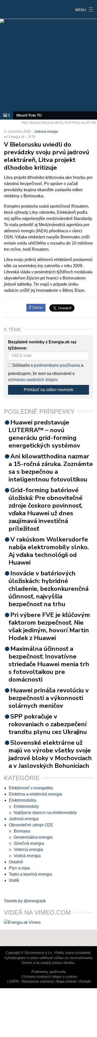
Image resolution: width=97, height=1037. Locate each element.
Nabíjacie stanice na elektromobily (45, 812)
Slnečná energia (29, 843)
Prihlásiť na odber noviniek (48, 389)
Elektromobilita (22, 800)
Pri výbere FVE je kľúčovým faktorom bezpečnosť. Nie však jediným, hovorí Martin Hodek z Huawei (49, 626)
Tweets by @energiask (25, 901)
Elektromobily (26, 806)
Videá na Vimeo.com (37, 912)
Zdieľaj (15, 9)
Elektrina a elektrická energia (35, 794)
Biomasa (22, 831)
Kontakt (85, 981)
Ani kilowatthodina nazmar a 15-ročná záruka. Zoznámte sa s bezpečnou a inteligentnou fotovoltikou (51, 467)
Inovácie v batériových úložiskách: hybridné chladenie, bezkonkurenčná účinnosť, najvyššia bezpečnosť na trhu (48, 588)
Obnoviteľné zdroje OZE (31, 825)
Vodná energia (27, 856)
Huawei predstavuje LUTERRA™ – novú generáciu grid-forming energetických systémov (44, 434)
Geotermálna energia (33, 837)
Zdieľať (37, 307)
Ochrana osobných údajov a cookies (50, 976)
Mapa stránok (66, 981)
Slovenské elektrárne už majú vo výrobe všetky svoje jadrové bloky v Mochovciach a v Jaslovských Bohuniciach (50, 754)
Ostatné (16, 862)
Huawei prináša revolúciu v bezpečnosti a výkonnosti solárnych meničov (49, 698)
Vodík (14, 880)
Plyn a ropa (19, 868)
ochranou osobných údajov (33, 379)
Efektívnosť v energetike (31, 788)
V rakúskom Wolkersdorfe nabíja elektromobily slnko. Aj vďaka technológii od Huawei (49, 551)
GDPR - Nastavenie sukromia (31, 981)
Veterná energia (28, 849)
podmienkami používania (57, 365)
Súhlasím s (22, 365)
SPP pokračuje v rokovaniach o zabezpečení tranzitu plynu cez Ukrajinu (48, 724)
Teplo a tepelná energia (30, 874)
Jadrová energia (46, 131)
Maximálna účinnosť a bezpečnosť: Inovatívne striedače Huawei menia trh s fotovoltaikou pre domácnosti (49, 664)
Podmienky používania (49, 972)
